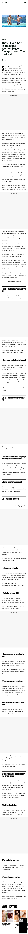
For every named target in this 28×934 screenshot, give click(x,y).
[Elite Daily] (5, 2)
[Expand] (20, 919)
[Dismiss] (25, 919)
